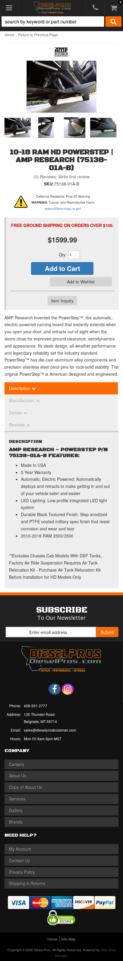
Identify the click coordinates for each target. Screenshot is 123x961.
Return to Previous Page (38, 34)
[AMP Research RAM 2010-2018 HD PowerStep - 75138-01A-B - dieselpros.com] (61, 87)
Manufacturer (21, 400)
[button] (61, 21)
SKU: (49, 184)
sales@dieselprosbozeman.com (50, 729)
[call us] (95, 7)
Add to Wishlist (81, 282)
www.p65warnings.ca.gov (63, 208)
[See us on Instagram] (68, 689)
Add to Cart (62, 268)
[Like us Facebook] (55, 689)
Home (9, 34)
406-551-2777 (35, 705)
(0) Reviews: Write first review (61, 177)
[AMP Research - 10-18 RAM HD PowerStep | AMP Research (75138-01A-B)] (61, 53)
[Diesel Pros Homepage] (52, 7)
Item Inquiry (62, 301)
